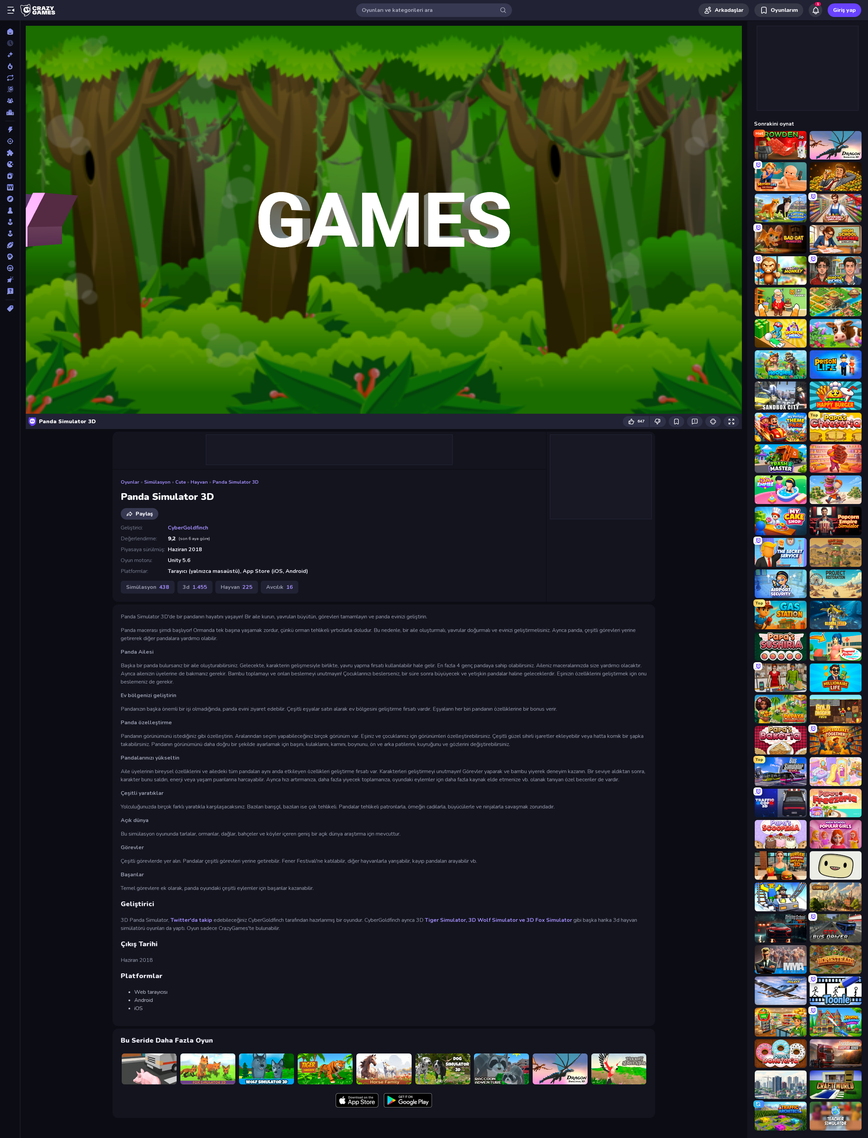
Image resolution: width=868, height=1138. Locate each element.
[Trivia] (10, 291)
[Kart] (10, 176)
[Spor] (10, 245)
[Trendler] (10, 66)
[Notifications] (815, 10)
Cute (180, 482)
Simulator (559, 920)
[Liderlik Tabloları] (10, 112)
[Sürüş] (10, 268)
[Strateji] (10, 256)
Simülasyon (157, 482)
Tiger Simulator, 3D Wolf (458, 920)
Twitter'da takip (191, 920)
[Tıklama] (10, 279)
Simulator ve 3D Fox (518, 920)
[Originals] (10, 89)
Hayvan (199, 482)
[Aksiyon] (10, 129)
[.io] (10, 164)
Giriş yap (844, 10)
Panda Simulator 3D (236, 482)
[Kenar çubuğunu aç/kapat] (11, 10)
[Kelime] (10, 187)
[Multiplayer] (10, 101)
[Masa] (10, 210)
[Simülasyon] (10, 233)
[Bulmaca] (10, 152)
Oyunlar (130, 482)
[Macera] (10, 199)
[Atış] (10, 141)
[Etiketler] (10, 308)
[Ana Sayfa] (10, 31)
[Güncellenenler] (10, 77)
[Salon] (10, 222)
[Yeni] (10, 54)
